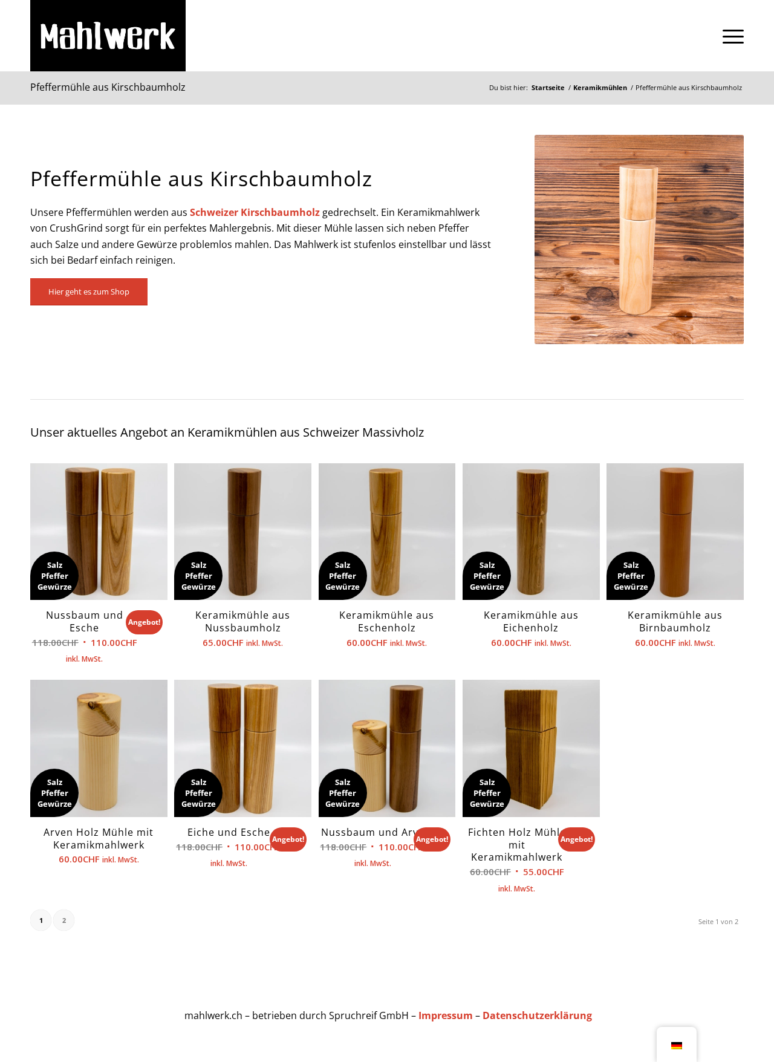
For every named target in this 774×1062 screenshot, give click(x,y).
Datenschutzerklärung (537, 1015)
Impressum (445, 1015)
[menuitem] (729, 35)
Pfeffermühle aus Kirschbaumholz (108, 87)
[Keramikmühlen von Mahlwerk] (108, 35)
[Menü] (729, 35)
